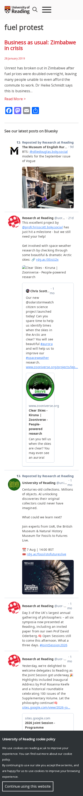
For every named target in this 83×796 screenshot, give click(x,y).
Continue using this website (28, 786)
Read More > (15, 98)
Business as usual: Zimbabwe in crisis (40, 45)
